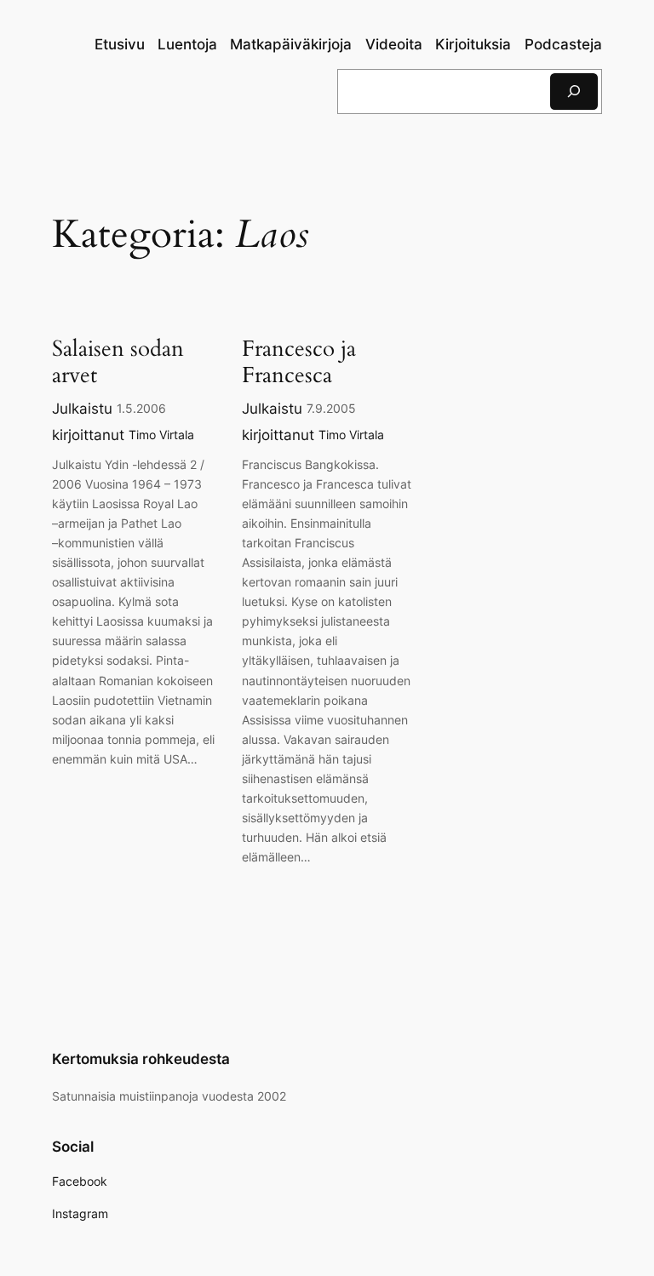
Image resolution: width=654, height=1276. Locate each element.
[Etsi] (574, 91)
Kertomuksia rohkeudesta (141, 1058)
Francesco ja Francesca (299, 362)
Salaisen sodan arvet (118, 362)
